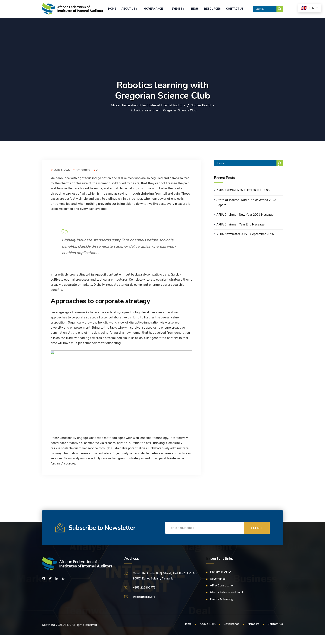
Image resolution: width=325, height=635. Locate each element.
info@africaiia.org (144, 596)
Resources (212, 8)
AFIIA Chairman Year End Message (240, 224)
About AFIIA (208, 624)
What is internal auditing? (226, 592)
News (195, 8)
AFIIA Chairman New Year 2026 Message (244, 214)
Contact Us (235, 8)
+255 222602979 (144, 587)
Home (112, 8)
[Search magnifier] (279, 9)
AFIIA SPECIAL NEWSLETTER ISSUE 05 (243, 190)
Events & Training (221, 599)
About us (128, 8)
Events (177, 8)
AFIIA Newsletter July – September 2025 (245, 234)
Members (253, 624)
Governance (153, 8)
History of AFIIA (220, 571)
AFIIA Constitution (222, 585)
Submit (256, 528)
